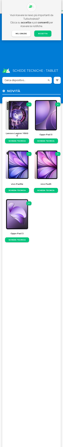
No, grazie (21, 34)
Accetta (43, 34)
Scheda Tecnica (17, 141)
